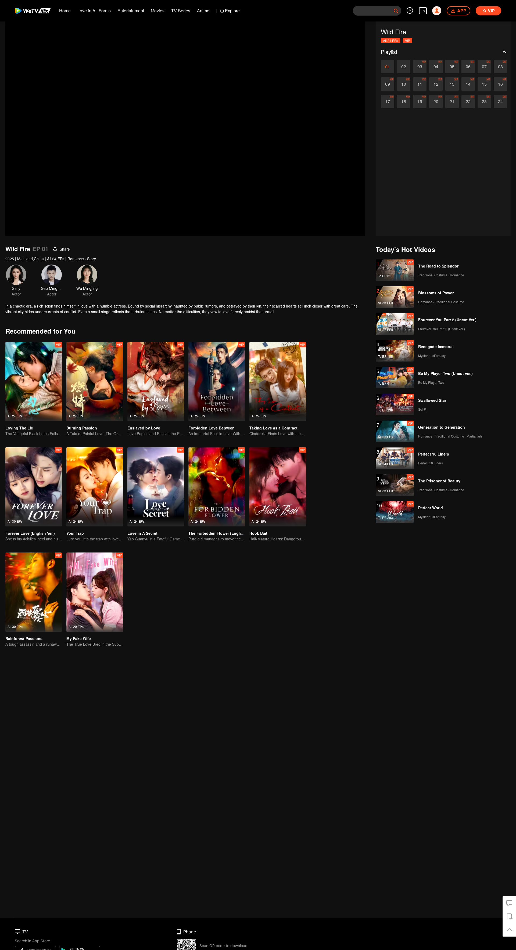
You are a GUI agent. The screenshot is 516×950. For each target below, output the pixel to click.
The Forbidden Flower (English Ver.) (221, 533)
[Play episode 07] (484, 66)
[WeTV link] (33, 10)
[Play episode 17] (387, 101)
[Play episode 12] (436, 84)
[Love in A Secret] (155, 486)
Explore (232, 11)
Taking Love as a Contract (273, 428)
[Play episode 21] (452, 101)
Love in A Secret (142, 533)
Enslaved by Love (143, 428)
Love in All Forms (94, 11)
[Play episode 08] (500, 66)
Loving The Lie (19, 428)
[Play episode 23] (484, 101)
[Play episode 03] (420, 66)
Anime (203, 11)
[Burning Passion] (94, 381)
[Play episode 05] (452, 66)
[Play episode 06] (468, 66)
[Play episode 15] (484, 84)
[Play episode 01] (387, 66)
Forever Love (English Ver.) (30, 533)
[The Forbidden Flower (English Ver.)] (216, 486)
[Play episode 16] (500, 84)
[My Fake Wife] (94, 592)
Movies (157, 11)
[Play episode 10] (403, 84)
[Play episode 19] (420, 101)
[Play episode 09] (387, 84)
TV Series (180, 11)
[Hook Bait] (277, 486)
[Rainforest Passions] (33, 592)
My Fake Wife (78, 638)
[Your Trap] (94, 486)
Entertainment (130, 11)
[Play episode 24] (500, 101)
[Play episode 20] (436, 101)
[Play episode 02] (403, 66)
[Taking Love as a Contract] (277, 381)
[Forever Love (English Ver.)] (33, 486)
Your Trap (75, 533)
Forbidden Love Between (211, 428)
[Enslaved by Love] (155, 381)
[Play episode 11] (420, 84)
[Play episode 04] (436, 66)
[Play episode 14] (468, 84)
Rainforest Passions (23, 638)
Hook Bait (258, 533)
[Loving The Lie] (33, 381)
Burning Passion (81, 428)
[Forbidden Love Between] (216, 381)
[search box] (396, 11)
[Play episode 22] (468, 101)
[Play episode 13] (452, 84)
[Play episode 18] (403, 101)
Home (65, 11)
